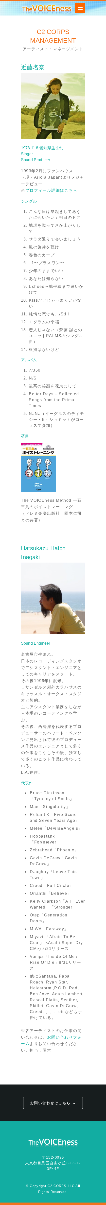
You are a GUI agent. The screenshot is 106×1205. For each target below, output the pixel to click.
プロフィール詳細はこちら (51, 190)
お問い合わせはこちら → (53, 1103)
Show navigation (80, 8)
